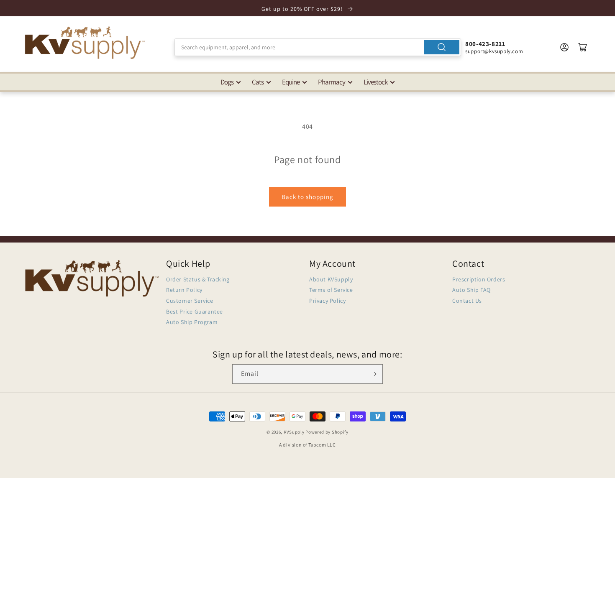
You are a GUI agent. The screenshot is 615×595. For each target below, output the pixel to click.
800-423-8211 (485, 44)
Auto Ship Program (192, 322)
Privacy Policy (327, 300)
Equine (291, 82)
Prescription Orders (478, 279)
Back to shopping (307, 197)
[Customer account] (564, 47)
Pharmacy (331, 82)
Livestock (375, 82)
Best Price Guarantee (194, 311)
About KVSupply (331, 279)
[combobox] (317, 47)
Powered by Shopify (326, 432)
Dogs (226, 82)
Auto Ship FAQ (471, 290)
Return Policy (184, 290)
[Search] (441, 47)
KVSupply (294, 432)
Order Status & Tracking (198, 279)
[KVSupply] (86, 42)
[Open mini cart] (583, 47)
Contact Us (467, 300)
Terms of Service (331, 290)
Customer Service (189, 300)
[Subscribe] (373, 374)
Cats (258, 82)
